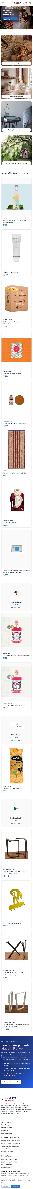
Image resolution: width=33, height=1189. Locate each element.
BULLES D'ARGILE (7, 421)
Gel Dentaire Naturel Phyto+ (11, 272)
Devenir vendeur (10, 1082)
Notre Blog (4, 1130)
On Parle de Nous (6, 1127)
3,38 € (5, 791)
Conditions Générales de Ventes (10, 1143)
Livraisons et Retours (7, 1151)
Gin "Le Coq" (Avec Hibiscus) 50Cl (13, 705)
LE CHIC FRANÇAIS (8, 520)
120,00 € (6, 1029)
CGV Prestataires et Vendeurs (10, 1146)
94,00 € (6, 475)
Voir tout (26, 173)
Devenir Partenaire (6, 1164)
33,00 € (5, 658)
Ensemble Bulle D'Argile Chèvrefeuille (14, 423)
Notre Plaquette (6, 1167)
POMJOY (5, 218)
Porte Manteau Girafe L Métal (12, 923)
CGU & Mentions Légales (8, 1149)
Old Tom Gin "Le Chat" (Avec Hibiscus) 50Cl (16, 655)
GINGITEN (5, 270)
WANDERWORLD (7, 371)
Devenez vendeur (6, 1133)
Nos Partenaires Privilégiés (9, 1162)
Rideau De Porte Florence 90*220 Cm (14, 473)
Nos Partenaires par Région (9, 1159)
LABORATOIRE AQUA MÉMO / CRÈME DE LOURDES (16, 570)
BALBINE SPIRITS (7, 653)
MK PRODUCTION (7, 319)
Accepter (15, 1186)
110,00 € (6, 876)
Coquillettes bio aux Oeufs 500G (13, 788)
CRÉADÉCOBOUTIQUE (9, 869)
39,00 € (6, 525)
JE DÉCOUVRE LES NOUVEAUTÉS (7, 19)
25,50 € (5, 225)
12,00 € (5, 376)
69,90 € (6, 326)
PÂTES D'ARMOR (7, 786)
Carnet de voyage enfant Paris (12, 373)
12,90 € (5, 575)
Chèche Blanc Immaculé (10, 523)
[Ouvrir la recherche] (23, 3)
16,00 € (5, 275)
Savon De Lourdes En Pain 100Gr (13, 572)
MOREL (5, 471)
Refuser (5, 1186)
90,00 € (6, 977)
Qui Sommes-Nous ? (7, 1122)
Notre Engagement (6, 1125)
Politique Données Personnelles (10, 1140)
